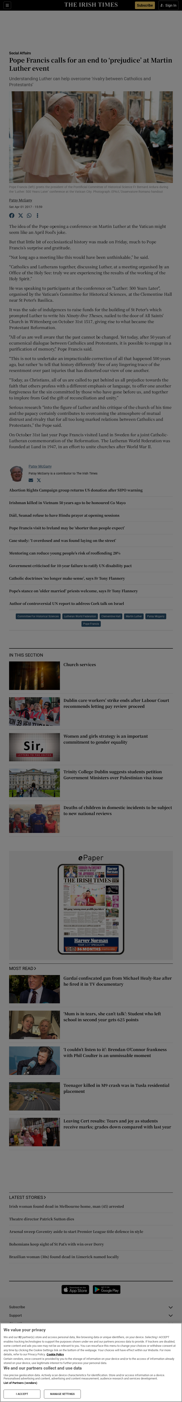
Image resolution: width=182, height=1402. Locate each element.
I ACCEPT (22, 1394)
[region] (91, 1362)
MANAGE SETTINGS (62, 1394)
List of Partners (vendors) (20, 1383)
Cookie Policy (55, 1354)
